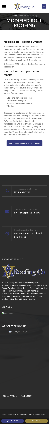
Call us (40, 90)
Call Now (13, 421)
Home (14, 16)
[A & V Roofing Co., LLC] (24, 6)
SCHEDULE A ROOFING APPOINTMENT (24, 143)
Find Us (37, 421)
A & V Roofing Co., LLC (23, 414)
